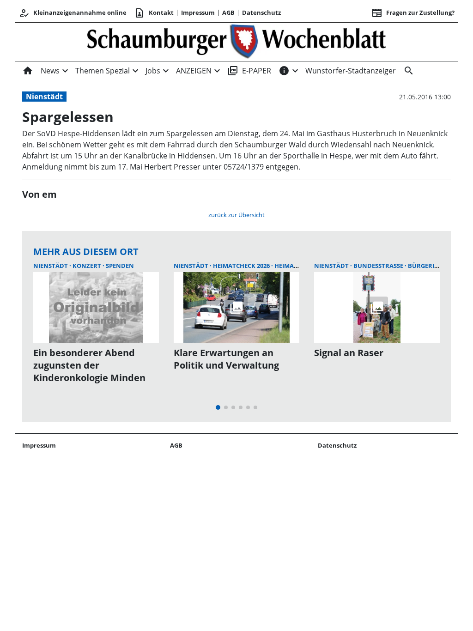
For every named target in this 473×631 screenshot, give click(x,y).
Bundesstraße (379, 265)
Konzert (88, 265)
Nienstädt (44, 96)
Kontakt (154, 12)
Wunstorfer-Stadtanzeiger (350, 71)
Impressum (198, 12)
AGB (228, 12)
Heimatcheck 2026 (242, 265)
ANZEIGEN (194, 71)
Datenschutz (261, 12)
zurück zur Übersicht (236, 215)
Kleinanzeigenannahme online (72, 12)
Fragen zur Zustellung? (413, 12)
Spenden (120, 265)
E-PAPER (249, 70)
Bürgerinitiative (435, 265)
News (50, 71)
